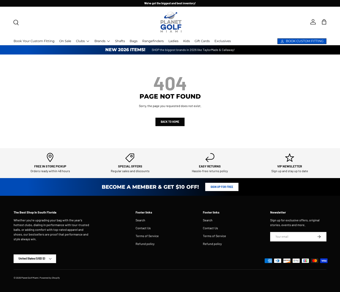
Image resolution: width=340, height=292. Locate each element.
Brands (99, 41)
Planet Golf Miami (30, 277)
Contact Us (143, 228)
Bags (134, 41)
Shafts (120, 41)
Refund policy (145, 244)
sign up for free (222, 187)
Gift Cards (202, 41)
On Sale (65, 41)
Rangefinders (153, 41)
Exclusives (222, 41)
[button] (324, 22)
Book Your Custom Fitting (34, 41)
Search (140, 220)
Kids (186, 41)
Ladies (173, 41)
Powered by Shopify (50, 277)
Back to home (170, 121)
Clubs (80, 41)
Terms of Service (147, 236)
